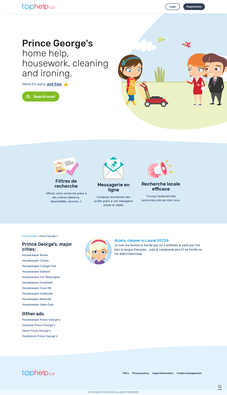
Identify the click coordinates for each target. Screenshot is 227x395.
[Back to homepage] (38, 6)
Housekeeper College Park (39, 266)
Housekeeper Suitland (36, 271)
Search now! (44, 96)
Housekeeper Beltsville (36, 299)
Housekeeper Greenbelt (37, 282)
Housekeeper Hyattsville (37, 293)
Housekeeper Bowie (35, 255)
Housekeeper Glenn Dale (38, 304)
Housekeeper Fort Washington (41, 277)
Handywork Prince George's (39, 336)
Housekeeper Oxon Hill (36, 288)
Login (173, 6)
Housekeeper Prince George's (41, 319)
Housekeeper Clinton (35, 260)
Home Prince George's (36, 330)
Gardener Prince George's (38, 325)
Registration (194, 6)
